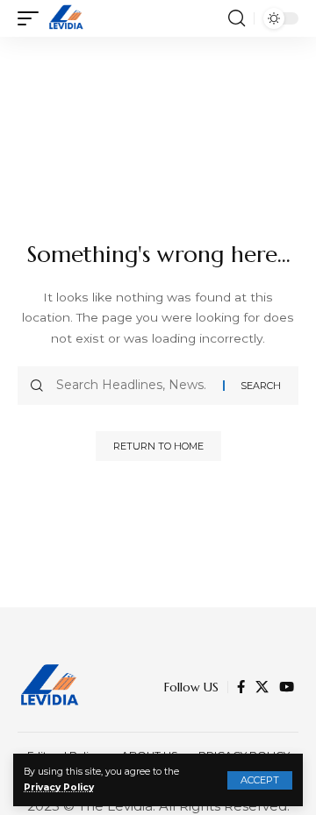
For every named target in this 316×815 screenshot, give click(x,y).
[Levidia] (65, 18)
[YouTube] (286, 687)
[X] (262, 687)
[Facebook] (241, 687)
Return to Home (158, 446)
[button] (259, 780)
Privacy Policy (59, 787)
